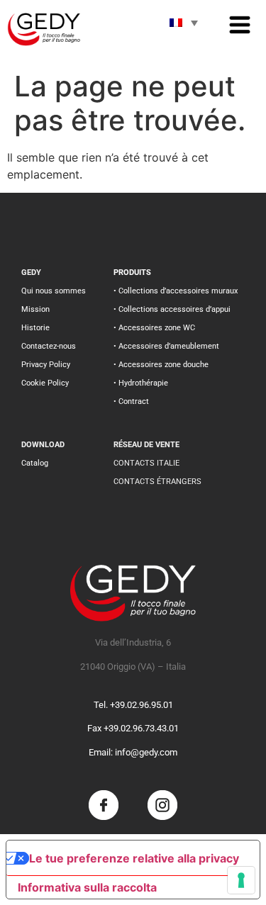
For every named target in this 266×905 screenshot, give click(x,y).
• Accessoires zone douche (161, 364)
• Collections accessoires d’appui (172, 309)
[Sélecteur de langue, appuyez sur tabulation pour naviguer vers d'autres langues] (183, 22)
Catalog (34, 463)
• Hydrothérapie (140, 383)
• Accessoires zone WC (154, 327)
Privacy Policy (45, 364)
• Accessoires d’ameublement (166, 346)
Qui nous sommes (53, 291)
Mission (35, 309)
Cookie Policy (45, 383)
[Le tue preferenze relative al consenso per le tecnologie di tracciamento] (241, 880)
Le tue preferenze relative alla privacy (134, 858)
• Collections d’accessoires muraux (175, 291)
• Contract (131, 401)
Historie (35, 327)
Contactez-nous (48, 346)
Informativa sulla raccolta (87, 887)
